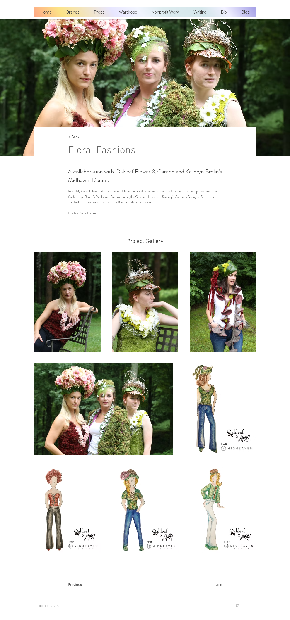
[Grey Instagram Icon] (238, 606)
